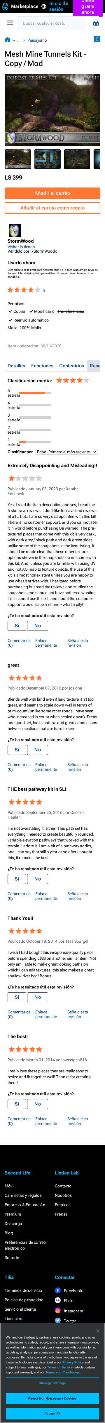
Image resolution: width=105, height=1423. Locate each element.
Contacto (63, 1186)
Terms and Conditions (63, 1372)
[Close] (98, 1330)
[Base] (7, 40)
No (37, 625)
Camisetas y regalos (23, 1195)
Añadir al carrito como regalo (52, 208)
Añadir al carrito (52, 193)
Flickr (68, 1300)
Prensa (61, 1214)
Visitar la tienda (21, 246)
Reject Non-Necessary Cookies (52, 1398)
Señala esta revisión (77, 643)
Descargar (14, 1223)
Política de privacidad (24, 1299)
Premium (13, 1214)
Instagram (73, 1311)
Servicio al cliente (20, 1309)
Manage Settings (52, 1383)
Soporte (12, 1257)
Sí (17, 625)
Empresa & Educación (25, 1204)
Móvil (9, 1186)
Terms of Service (60, 1367)
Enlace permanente (46, 643)
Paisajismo (37, 40)
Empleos (63, 1204)
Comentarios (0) (19, 643)
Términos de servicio (23, 1290)
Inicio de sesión (58, 6)
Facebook (72, 1290)
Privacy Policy (73, 1362)
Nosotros (63, 1195)
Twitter (69, 1321)
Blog (9, 1233)
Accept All (52, 1413)
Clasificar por (20, 451)
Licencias (13, 1318)
